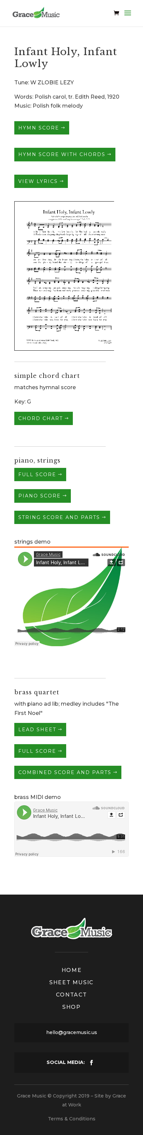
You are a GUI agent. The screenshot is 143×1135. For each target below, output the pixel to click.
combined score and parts (64, 772)
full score (37, 475)
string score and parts (59, 517)
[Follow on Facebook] (91, 1062)
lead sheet (37, 730)
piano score (39, 496)
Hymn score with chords (61, 154)
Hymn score (38, 128)
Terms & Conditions (71, 1119)
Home (71, 970)
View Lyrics (38, 181)
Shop (71, 1007)
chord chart (40, 418)
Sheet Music (71, 982)
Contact (71, 995)
